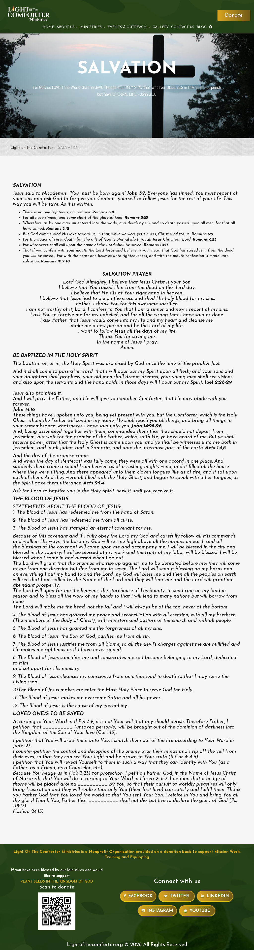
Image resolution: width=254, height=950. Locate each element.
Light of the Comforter (31, 148)
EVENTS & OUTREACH (128, 27)
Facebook (140, 896)
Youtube (200, 911)
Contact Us (182, 27)
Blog (202, 27)
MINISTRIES (91, 27)
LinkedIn (218, 896)
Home (48, 27)
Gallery (161, 27)
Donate (234, 15)
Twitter (179, 896)
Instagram (160, 911)
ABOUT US (66, 27)
